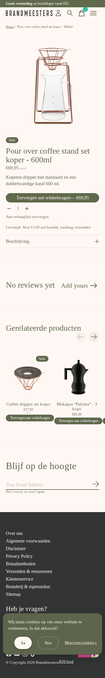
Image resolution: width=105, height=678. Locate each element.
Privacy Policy (19, 556)
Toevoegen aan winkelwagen (52, 197)
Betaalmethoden (21, 563)
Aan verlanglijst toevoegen (27, 216)
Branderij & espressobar (28, 586)
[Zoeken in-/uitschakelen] (70, 13)
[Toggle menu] (93, 13)
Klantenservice (19, 578)
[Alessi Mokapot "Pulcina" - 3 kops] (76, 376)
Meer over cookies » (81, 643)
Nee (48, 643)
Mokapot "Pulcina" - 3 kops (77, 406)
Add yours (74, 285)
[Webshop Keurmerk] (88, 656)
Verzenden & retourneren (29, 571)
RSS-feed (66, 661)
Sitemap (13, 594)
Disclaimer (16, 548)
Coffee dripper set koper (28, 404)
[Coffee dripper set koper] (28, 376)
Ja (23, 643)
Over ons (14, 533)
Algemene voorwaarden (28, 540)
